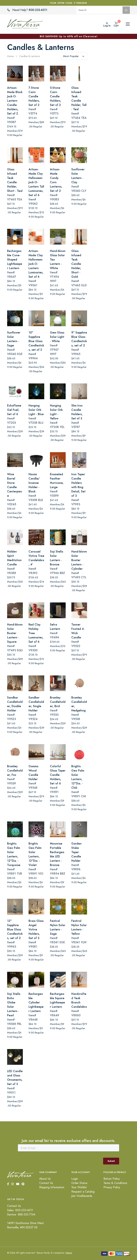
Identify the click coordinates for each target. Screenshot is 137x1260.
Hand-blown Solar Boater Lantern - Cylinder (79, 560)
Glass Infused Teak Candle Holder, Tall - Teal (79, 98)
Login (74, 1179)
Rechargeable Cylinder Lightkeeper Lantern (36, 1002)
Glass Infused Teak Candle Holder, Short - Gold (76, 264)
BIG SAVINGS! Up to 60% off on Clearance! (68, 36)
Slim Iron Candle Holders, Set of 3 (77, 411)
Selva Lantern (55, 626)
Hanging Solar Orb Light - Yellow (56, 411)
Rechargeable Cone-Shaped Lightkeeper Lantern (14, 259)
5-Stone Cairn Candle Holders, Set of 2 (55, 96)
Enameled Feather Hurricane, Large (57, 480)
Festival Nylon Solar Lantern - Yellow (79, 927)
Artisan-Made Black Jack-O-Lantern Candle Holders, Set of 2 (14, 101)
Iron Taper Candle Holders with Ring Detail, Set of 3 (78, 485)
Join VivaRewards (81, 1196)
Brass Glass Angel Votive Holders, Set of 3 (36, 929)
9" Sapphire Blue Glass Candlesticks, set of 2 (79, 338)
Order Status (79, 1183)
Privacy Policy (111, 1187)
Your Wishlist (79, 1187)
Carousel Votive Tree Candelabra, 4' (36, 557)
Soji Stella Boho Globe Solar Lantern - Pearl (13, 1004)
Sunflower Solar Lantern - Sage (13, 338)
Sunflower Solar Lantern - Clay (78, 175)
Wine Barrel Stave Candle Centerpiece (14, 485)
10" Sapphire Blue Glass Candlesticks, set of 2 (36, 341)
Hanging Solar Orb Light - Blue (36, 409)
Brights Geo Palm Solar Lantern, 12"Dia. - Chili (77, 777)
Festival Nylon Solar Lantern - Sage (57, 927)
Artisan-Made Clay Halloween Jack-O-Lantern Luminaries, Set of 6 (36, 264)
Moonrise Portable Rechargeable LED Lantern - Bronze (57, 854)
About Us (45, 1179)
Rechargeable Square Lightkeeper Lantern (57, 1000)
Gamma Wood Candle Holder (33, 772)
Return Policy (111, 1179)
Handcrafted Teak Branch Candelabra (79, 1000)
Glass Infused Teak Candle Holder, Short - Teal (14, 180)
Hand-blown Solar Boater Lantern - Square (15, 633)
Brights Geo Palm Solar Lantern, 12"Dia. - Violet (35, 854)
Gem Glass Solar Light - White (57, 336)
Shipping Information (51, 1187)
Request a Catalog (83, 1192)
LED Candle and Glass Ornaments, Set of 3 (15, 1077)
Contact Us (46, 1183)
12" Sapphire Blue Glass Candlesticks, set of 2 (15, 929)
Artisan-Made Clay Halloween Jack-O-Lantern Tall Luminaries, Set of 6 (36, 182)
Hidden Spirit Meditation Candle (14, 557)
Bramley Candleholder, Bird (57, 701)
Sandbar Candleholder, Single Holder (36, 703)
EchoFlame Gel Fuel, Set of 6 (14, 409)
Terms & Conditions (115, 1183)
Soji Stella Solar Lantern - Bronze (56, 557)
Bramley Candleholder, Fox (15, 770)
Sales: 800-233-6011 (20, 1210)
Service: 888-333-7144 (21, 1215)
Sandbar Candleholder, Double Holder (15, 703)
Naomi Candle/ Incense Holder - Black (34, 482)
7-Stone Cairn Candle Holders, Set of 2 (34, 96)
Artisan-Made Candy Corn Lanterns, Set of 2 (56, 180)
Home (10, 56)
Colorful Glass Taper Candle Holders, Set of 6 (57, 774)
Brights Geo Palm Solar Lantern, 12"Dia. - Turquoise (13, 854)
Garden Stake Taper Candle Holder (76, 852)
